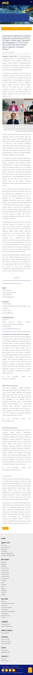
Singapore (4, 564)
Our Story (3, 545)
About (16, 28)
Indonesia (3, 584)
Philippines (4, 591)
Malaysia (3, 589)
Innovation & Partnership (7, 555)
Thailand (3, 593)
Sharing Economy (5, 615)
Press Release (5, 633)
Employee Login (5, 652)
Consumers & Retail (6, 607)
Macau (4, 580)
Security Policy (15, 666)
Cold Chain (4, 605)
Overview (3, 562)
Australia (3, 566)
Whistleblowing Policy (8, 668)
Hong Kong (5, 578)
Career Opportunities (6, 626)
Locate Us (4, 659)
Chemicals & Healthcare (7, 603)
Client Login (4, 650)
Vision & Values (5, 547)
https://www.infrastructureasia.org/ (11, 470)
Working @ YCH (5, 624)
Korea (2, 586)
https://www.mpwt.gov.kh (9, 378)
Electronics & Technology (8, 611)
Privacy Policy (5, 666)
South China (6, 576)
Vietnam (3, 595)
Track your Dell (5, 639)
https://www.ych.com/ (8, 421)
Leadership (4, 551)
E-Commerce (4, 609)
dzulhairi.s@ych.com (7, 313)
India (2, 582)
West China (6, 574)
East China (5, 570)
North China (6, 572)
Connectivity (4, 613)
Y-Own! (3, 617)
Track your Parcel (6, 643)
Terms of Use (19, 668)
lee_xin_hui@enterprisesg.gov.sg (11, 329)
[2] (26, 139)
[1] (7, 137)
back (5, 528)
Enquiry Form (4, 661)
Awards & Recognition (7, 553)
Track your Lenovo (6, 641)
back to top (30, 671)
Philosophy (4, 549)
